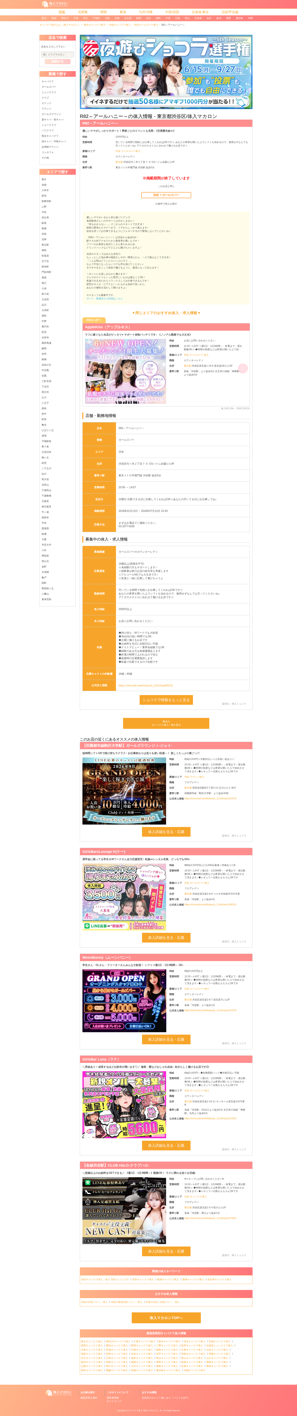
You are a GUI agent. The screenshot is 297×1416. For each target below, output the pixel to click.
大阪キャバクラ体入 (92, 1349)
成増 (44, 435)
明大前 (45, 479)
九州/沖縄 (146, 12)
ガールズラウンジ (51, 114)
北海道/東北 (200, 12)
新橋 (44, 228)
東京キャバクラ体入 (95, 24)
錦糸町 (45, 266)
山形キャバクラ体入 (217, 1349)
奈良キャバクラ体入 (142, 1353)
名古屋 (128, 18)
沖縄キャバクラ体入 (195, 1370)
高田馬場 (46, 343)
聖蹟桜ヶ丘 (48, 588)
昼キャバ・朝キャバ (52, 119)
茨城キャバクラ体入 (220, 1341)
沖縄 (250, 18)
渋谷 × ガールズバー (166, 195)
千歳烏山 (46, 490)
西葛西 (45, 528)
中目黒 (45, 370)
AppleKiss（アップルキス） (108, 327)
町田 (44, 419)
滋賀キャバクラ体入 (92, 1353)
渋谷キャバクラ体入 (120, 24)
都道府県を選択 (88, 1397)
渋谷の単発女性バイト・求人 (127, 1302)
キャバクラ (48, 81)
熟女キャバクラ (50, 136)
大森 (44, 539)
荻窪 (44, 332)
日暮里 (45, 501)
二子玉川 (46, 468)
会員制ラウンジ (50, 146)
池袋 (44, 184)
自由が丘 (46, 364)
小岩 (44, 288)
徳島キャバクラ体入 (167, 1366)
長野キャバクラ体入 (167, 1362)
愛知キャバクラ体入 (117, 1345)
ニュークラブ (49, 92)
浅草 (44, 239)
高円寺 (45, 326)
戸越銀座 (46, 441)
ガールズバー (49, 86)
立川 (44, 397)
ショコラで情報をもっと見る (166, 700)
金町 (44, 566)
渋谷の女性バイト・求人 (94, 1302)
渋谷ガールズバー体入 (146, 24)
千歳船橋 (46, 495)
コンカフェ (48, 152)
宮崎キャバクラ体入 (142, 1370)
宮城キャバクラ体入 (117, 1349)
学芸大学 (46, 544)
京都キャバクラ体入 (192, 1349)
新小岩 (45, 293)
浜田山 (45, 484)
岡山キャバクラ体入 (167, 1358)
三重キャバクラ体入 (167, 1345)
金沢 (209, 18)
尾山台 (45, 561)
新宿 (54, 18)
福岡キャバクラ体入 (142, 1362)
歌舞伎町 (46, 201)
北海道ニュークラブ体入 (220, 1345)
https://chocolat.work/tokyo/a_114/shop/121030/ (210, 1118)
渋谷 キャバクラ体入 (195, 1196)
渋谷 (44, 212)
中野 (44, 321)
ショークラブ (49, 125)
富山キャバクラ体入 (192, 1358)
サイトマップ (114, 1401)
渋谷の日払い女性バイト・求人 (163, 1302)
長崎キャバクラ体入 (217, 1362)
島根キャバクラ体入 (192, 1362)
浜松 (148, 18)
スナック (46, 103)
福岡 (158, 18)
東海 (123, 12)
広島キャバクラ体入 (117, 1358)
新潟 (218, 18)
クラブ (45, 97)
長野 (228, 18)
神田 (44, 250)
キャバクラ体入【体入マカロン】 (143, 1410)
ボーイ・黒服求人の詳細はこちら (104, 298)
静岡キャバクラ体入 (142, 1345)
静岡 (138, 18)
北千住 (45, 261)
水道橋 (45, 572)
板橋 (44, 359)
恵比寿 (45, 217)
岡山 (187, 18)
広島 (177, 18)
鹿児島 (239, 18)
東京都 (119, 162)
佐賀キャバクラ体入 (192, 1366)
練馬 (44, 348)
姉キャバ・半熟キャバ (54, 141)
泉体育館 (46, 599)
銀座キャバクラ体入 (168, 1279)
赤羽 (44, 353)
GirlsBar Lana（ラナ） (101, 1059)
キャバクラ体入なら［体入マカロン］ (60, 24)
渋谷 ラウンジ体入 (194, 776)
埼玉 (85, 18)
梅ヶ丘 (45, 457)
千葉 (75, 18)
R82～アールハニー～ (100, 123)
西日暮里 (46, 506)
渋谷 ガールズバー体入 (128, 151)
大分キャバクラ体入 (142, 1366)
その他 (45, 157)
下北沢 (45, 386)
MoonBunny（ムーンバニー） (107, 957)
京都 (117, 18)
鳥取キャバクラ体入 (117, 1362)
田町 (44, 583)
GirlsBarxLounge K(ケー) (103, 852)
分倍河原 (46, 452)
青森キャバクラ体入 (220, 1353)
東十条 (45, 446)
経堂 (44, 463)
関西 (103, 12)
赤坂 (44, 233)
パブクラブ (48, 130)
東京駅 (45, 244)
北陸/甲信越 (229, 12)
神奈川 (64, 18)
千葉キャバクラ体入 (145, 1341)
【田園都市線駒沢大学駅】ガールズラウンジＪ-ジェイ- (127, 746)
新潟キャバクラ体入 (92, 1362)
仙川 (44, 473)
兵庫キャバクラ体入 (142, 1349)
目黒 (44, 375)
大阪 (107, 18)
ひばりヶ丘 (48, 430)
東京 (44, 18)
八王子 (45, 403)
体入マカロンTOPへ (166, 1318)
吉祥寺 (45, 337)
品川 (44, 304)
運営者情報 (113, 1397)
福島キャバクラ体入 (167, 1349)
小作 (44, 550)
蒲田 (44, 315)
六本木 (45, 190)
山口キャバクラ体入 (217, 1358)
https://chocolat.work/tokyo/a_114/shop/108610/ (210, 904)
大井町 (45, 310)
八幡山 (45, 593)
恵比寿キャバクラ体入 (219, 1279)
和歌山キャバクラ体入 (193, 1353)
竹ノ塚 (45, 512)
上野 (44, 206)
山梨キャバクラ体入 (92, 1366)
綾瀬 (44, 533)
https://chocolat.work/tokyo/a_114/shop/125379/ (210, 1010)
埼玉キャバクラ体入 (195, 1341)
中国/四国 (172, 12)
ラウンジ (46, 108)
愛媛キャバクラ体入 (117, 1370)
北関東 (83, 12)
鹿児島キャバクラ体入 (168, 1370)
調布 (44, 408)
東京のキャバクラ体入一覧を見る (166, 723)
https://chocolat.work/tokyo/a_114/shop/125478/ (210, 798)
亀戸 (44, 577)
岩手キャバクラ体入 (167, 1353)
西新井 (45, 517)
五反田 (45, 299)
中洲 (167, 18)
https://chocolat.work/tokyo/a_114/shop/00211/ (146, 685)
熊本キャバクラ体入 (92, 1370)
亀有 (44, 424)
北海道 (198, 18)
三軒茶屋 (46, 381)
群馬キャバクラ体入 (92, 1345)
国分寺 (45, 392)
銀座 (44, 223)
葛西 (44, 277)
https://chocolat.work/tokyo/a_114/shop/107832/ (210, 1218)
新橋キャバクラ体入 (193, 1279)
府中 (44, 413)
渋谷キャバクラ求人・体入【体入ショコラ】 (105, 1279)
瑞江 (44, 283)
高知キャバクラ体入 (217, 1366)
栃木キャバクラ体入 (170, 1341)
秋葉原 (45, 255)
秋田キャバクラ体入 (117, 1353)
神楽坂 (45, 555)
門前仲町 (46, 272)
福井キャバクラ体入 (142, 1358)
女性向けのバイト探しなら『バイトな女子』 (166, 1397)
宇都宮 (96, 18)
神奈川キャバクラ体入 (118, 1341)
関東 (62, 12)
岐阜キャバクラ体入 (192, 1345)
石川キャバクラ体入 (92, 1358)
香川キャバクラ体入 (117, 1366)
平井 (44, 523)
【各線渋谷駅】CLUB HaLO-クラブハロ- (115, 1165)
